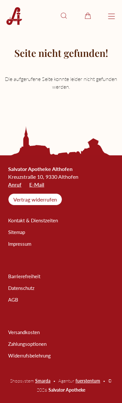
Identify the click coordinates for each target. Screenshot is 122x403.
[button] (63, 15)
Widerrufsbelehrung (29, 355)
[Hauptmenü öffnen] (111, 16)
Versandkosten (24, 332)
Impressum (19, 244)
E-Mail (36, 184)
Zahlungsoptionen (27, 344)
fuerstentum (87, 381)
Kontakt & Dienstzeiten (33, 220)
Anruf (14, 184)
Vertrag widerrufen (35, 199)
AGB (13, 300)
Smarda (42, 381)
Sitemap (16, 232)
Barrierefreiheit (24, 276)
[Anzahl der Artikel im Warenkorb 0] (87, 15)
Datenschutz (21, 288)
